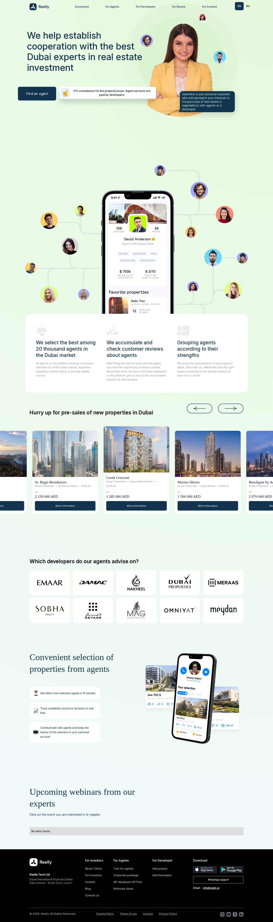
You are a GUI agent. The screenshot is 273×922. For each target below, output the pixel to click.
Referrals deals (123, 888)
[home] (48, 6)
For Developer (162, 860)
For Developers (145, 6)
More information (65, 505)
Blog (88, 888)
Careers (90, 881)
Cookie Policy (105, 913)
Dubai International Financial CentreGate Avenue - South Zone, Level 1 (51, 881)
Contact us (92, 895)
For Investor (209, 6)
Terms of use (128, 913)
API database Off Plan (127, 881)
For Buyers (179, 6)
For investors (94, 860)
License (148, 913)
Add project (159, 868)
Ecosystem (82, 6)
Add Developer (162, 875)
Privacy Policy (168, 913)
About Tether (93, 868)
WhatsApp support (218, 879)
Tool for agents (123, 868)
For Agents (112, 6)
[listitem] (65, 472)
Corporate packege (126, 875)
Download (200, 860)
